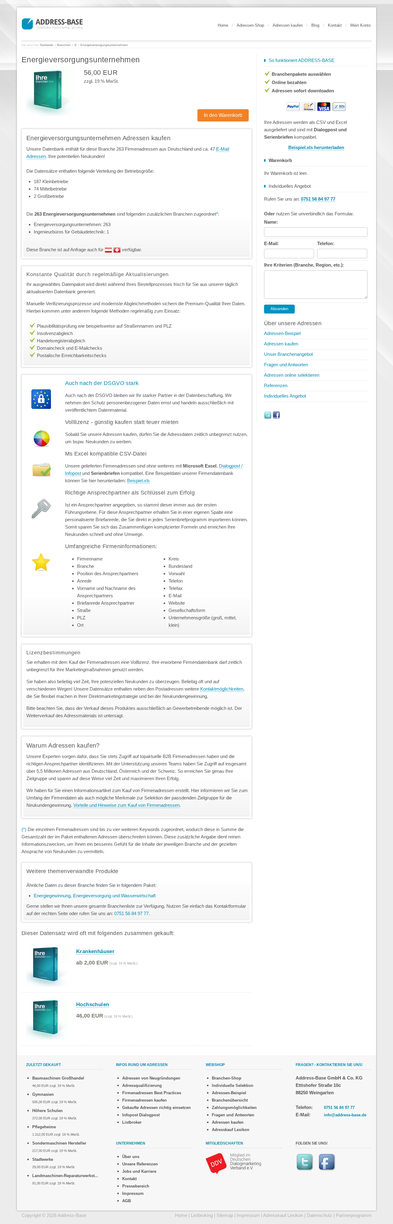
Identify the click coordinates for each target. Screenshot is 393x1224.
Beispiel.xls (138, 480)
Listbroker (132, 1122)
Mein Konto (360, 25)
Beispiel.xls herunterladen (316, 147)
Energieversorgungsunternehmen (104, 45)
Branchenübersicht (230, 1100)
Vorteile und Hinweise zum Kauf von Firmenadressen (126, 805)
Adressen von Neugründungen (151, 1078)
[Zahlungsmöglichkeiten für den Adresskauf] (316, 106)
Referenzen (275, 385)
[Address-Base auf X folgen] (267, 414)
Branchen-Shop (226, 1078)
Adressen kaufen (288, 25)
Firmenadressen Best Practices (151, 1093)
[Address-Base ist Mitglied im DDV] (233, 1163)
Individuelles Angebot (285, 395)
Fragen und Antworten (286, 364)
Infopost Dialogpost (141, 1115)
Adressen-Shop (250, 25)
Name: (271, 222)
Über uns (130, 1156)
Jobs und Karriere (139, 1171)
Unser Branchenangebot (288, 354)
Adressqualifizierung (142, 1085)
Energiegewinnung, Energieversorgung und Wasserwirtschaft (95, 895)
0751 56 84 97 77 (339, 1107)
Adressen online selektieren (291, 375)
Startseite (46, 45)
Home (223, 25)
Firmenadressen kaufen (144, 1100)
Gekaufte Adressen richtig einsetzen (156, 1107)
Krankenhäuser (95, 951)
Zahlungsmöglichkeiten (234, 1107)
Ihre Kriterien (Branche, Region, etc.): (304, 265)
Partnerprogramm (354, 1215)
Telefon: (325, 243)
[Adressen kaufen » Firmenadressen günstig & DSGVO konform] (52, 23)
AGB (126, 1201)
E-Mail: (271, 243)
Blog (315, 25)
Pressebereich (135, 1186)
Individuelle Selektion (232, 1085)
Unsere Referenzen (140, 1164)
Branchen (64, 45)
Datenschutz (319, 1215)
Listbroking (202, 1215)
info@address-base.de (345, 1115)
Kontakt (335, 25)
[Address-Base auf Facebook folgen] (276, 414)
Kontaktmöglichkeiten (221, 688)
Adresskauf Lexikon (230, 1129)
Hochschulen (92, 1004)
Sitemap (224, 1215)
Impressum (133, 1193)
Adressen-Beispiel (282, 333)
